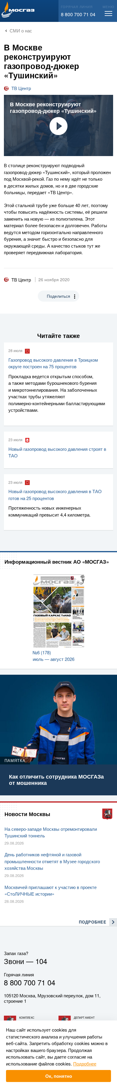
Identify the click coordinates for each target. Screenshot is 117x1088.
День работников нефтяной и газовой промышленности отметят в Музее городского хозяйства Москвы (52, 861)
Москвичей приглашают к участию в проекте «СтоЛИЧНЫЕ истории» (50, 890)
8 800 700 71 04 (78, 14)
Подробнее (84, 1063)
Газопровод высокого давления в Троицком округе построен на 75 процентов (53, 363)
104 (41, 961)
